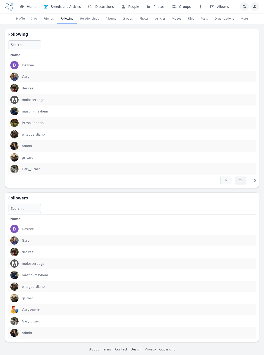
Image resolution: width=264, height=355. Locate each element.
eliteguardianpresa (37, 134)
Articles (160, 18)
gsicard (27, 157)
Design (136, 349)
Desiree (28, 65)
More (244, 18)
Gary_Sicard (31, 169)
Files (191, 18)
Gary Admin (31, 309)
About (94, 349)
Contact (121, 349)
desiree (27, 88)
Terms (107, 349)
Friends (49, 18)
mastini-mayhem (35, 111)
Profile (20, 18)
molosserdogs (33, 99)
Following (67, 18)
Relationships (89, 18)
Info (34, 18)
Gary (25, 76)
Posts (204, 18)
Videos (176, 18)
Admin (27, 146)
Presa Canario (33, 123)
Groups (128, 18)
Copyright (167, 349)
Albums (111, 18)
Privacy (150, 349)
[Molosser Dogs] (9, 6)
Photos (144, 18)
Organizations (224, 18)
